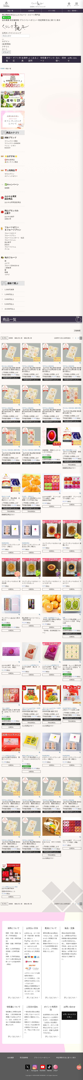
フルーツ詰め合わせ (12, 265)
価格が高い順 (28, 338)
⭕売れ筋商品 (10, 160)
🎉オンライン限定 (11, 162)
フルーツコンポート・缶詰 (14, 238)
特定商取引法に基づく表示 (49, 20)
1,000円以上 (9, 294)
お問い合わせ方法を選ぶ (69, 1015)
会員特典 (31, 10)
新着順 (11, 338)
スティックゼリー (11, 176)
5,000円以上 (9, 304)
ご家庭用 (8, 268)
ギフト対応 (51, 10)
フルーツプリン (10, 235)
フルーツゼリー (10, 233)
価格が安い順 (18, 338)
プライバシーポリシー (28, 20)
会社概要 (5, 20)
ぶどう (7, 263)
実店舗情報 (14, 20)
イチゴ (7, 274)
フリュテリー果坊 (11, 141)
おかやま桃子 (9, 216)
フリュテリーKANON (12, 143)
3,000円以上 (9, 299)
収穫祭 (7, 188)
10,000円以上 (10, 309)
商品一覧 (10, 10)
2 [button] (78, 338)
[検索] (3, 39)
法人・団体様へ (73, 10)
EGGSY (7, 148)
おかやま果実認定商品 (13, 202)
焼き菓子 (8, 242)
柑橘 (6, 272)
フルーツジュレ (10, 240)
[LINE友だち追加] (31, 17)
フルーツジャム (10, 247)
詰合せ (7, 244)
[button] (72, 338)
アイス (7, 249)
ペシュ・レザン (10, 145)
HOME (2, 68)
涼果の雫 (8, 219)
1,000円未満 (9, 289)
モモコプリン (9, 174)
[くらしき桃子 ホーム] (16, 30)
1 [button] (75, 338)
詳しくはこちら (14, 997)
